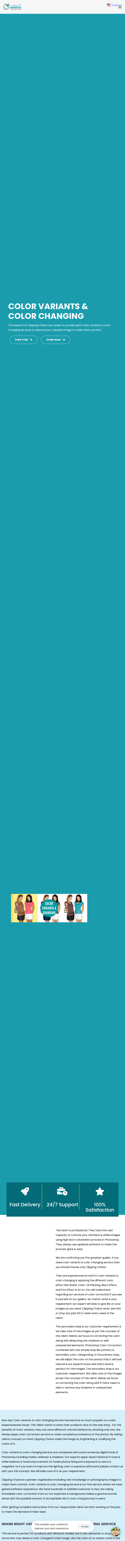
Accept (84, 1526)
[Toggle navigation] (102, 7)
